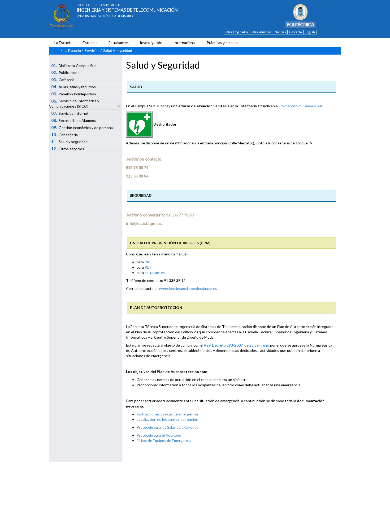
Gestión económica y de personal (82, 127)
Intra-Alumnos (261, 32)
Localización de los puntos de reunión (167, 419)
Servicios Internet (70, 113)
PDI (148, 267)
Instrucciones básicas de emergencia (167, 414)
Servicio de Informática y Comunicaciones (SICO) (74, 104)
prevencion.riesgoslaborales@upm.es (186, 288)
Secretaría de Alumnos (73, 120)
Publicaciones (66, 72)
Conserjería (64, 134)
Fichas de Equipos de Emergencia (164, 440)
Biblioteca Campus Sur (73, 65)
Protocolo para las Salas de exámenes (167, 427)
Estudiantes (119, 42)
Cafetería (63, 79)
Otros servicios (67, 148)
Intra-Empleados (237, 32)
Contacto (295, 32)
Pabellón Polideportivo (73, 93)
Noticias (280, 32)
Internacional (185, 42)
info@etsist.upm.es (144, 223)
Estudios (90, 42)
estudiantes (155, 272)
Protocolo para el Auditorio (159, 435)
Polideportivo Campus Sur (300, 106)
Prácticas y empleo (222, 42)
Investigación (151, 42)
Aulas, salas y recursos (73, 86)
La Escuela (63, 42)
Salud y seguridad (69, 141)
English (310, 32)
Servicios (92, 50)
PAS (148, 262)
